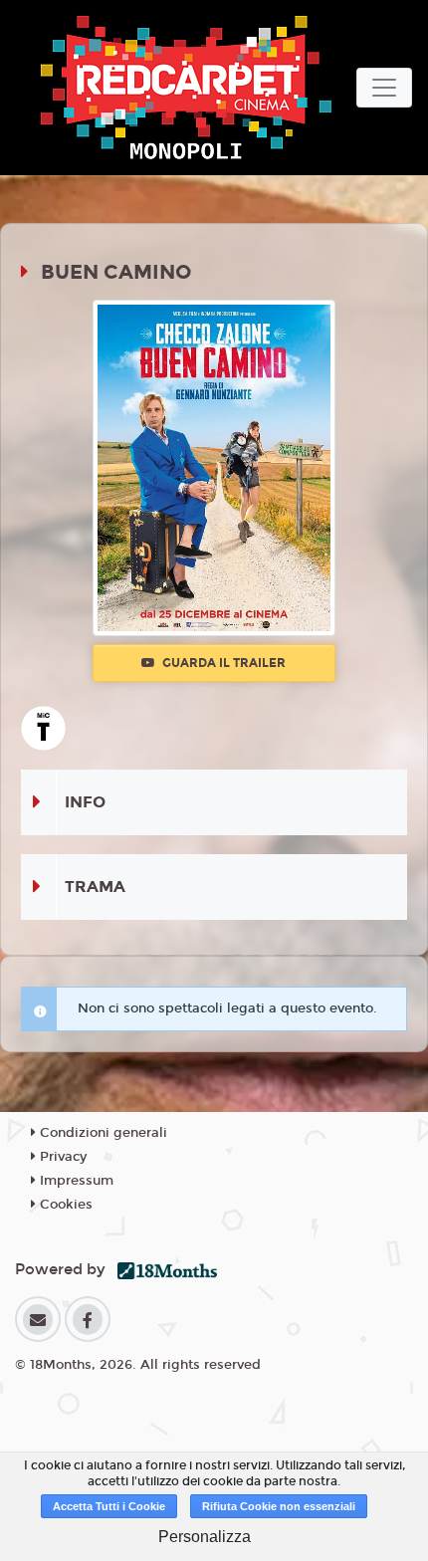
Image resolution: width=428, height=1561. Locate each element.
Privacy (61, 1157)
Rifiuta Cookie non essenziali (278, 1506)
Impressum (74, 1181)
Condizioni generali (101, 1133)
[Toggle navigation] (384, 88)
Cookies (64, 1205)
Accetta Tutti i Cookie (109, 1506)
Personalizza (204, 1536)
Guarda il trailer (222, 663)
